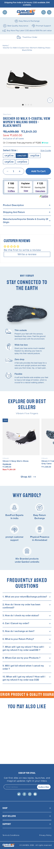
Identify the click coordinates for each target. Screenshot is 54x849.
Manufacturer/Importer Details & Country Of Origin (25, 220)
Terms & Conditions (11, 835)
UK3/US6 (9, 155)
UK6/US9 (9, 162)
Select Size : (27, 150)
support (7, 824)
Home (5, 45)
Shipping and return (14, 212)
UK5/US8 (34, 155)
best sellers (9, 816)
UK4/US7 (21, 155)
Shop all (26, 476)
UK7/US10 (22, 162)
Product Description (13, 205)
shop (5, 808)
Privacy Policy (45, 835)
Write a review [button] (27, 254)
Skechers (7, 114)
